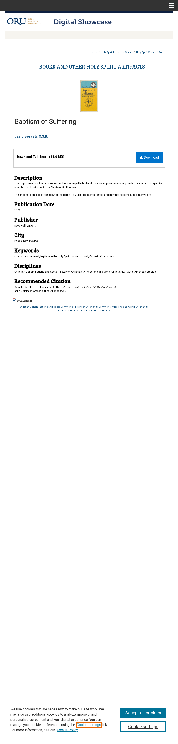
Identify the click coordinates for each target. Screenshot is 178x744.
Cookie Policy (67, 730)
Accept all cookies (143, 712)
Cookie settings (89, 725)
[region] (89, 719)
